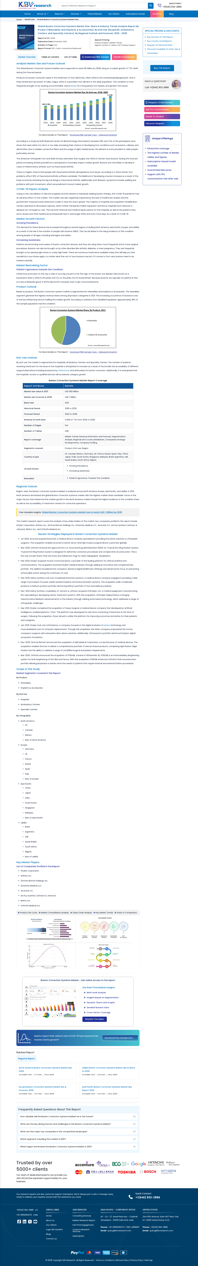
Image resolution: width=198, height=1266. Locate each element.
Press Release (95, 13)
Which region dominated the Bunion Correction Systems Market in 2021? (56, 1146)
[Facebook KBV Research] (19, 1222)
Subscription (78, 1236)
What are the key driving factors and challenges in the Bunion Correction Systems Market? (65, 1124)
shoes (74, 86)
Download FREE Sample (96, 57)
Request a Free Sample (160, 102)
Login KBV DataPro (54, 1229)
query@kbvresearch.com (119, 1230)
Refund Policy (122, 1260)
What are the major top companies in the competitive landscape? (53, 1131)
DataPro (157, 13)
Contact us (51, 1239)
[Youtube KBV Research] (35, 1222)
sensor (107, 625)
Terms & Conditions (105, 1260)
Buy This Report (162, 68)
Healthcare (30, 19)
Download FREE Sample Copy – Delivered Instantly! (93, 135)
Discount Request (155, 123)
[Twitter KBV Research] (30, 1222)
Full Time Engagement (83, 1225)
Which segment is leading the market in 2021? (43, 1139)
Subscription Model (135, 13)
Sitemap (149, 1260)
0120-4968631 (132, 1227)
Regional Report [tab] (26, 1058)
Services (75, 13)
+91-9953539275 (24, 1215)
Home (28, 13)
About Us (42, 13)
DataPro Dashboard (124, 57)
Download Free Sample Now (119, 1037)
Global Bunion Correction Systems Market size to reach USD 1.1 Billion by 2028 (82, 512)
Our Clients (113, 13)
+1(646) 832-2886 (172, 6)
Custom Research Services (81, 1230)
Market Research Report (84, 1220)
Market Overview (27, 57)
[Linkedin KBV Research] (24, 1222)
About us (50, 1220)
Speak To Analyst (155, 116)
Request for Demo (94, 1019)
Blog (171, 13)
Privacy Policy (136, 1260)
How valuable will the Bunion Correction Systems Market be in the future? (56, 1116)
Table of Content (50, 57)
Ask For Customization (157, 109)
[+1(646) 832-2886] (161, 5)
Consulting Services (82, 1216)
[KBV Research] (34, 5)
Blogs (48, 1234)
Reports (59, 13)
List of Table (70, 57)
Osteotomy (63, 370)
